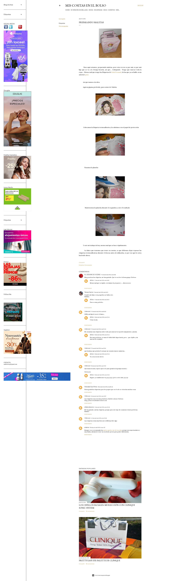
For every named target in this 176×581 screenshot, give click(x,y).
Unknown (87, 311)
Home (67, 10)
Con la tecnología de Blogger (102, 575)
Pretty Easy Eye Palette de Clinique (99, 560)
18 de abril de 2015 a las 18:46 (105, 386)
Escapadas (98, 10)
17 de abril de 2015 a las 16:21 (101, 292)
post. (87, 75)
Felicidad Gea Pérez (90, 387)
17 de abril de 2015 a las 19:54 (98, 348)
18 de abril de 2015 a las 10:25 (102, 375)
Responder (88, 288)
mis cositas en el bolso (85, 5)
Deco (105, 10)
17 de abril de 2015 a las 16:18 (108, 274)
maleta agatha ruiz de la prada (112, 430)
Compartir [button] (62, 19)
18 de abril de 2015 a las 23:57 (98, 396)
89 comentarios (90, 564)
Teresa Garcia (88, 292)
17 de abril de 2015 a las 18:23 (98, 311)
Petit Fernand (116, 72)
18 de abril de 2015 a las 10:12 (98, 366)
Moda (91, 10)
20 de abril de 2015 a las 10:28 (99, 418)
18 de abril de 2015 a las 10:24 (102, 317)
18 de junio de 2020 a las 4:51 (97, 427)
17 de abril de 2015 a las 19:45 (98, 329)
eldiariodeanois (89, 407)
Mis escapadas (63, 26)
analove (86, 427)
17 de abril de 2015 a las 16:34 (102, 299)
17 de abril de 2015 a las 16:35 (102, 280)
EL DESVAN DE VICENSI (92, 274)
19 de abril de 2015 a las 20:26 (102, 407)
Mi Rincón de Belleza (79, 10)
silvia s (92, 280)
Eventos (111, 10)
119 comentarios (90, 511)
